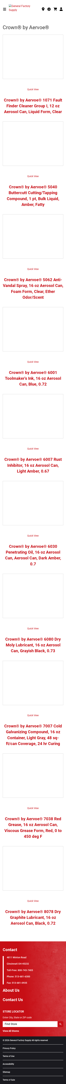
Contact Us (13, 999)
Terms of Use (8, 1056)
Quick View (33, 89)
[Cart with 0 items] (55, 9)
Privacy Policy (9, 1048)
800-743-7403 (25, 970)
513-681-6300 (22, 976)
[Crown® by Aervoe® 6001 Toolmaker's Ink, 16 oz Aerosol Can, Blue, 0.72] (33, 331)
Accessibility (8, 1064)
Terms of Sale (9, 1080)
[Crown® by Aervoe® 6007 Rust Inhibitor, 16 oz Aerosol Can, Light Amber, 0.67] (33, 418)
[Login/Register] (61, 9)
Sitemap (6, 1072)
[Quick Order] (49, 9)
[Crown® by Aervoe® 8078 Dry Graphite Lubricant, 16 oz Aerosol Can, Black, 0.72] (33, 870)
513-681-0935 (19, 982)
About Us (11, 990)
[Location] (43, 9)
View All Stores (11, 1031)
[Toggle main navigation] (4, 9)
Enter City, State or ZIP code (17, 1017)
